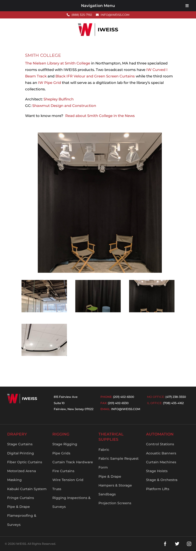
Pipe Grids (61, 453)
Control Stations (160, 444)
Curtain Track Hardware (72, 462)
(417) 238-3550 (175, 397)
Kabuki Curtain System (27, 489)
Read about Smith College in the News (100, 115)
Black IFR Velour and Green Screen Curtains (95, 76)
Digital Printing (20, 453)
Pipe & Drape (18, 507)
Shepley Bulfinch (59, 99)
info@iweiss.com (125, 409)
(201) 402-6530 (118, 403)
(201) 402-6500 (123, 397)
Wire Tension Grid (67, 480)
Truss (56, 489)
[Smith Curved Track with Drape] (151, 312)
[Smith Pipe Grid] (44, 312)
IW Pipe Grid (49, 82)
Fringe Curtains (20, 498)
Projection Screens (114, 503)
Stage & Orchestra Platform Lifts (161, 484)
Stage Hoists (157, 471)
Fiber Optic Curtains (24, 462)
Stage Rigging (64, 444)
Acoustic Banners (161, 453)
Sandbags (107, 494)
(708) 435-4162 (173, 403)
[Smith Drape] (98, 312)
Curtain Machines (161, 462)
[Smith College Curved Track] (44, 356)
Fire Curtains (63, 471)
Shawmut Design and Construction (64, 105)
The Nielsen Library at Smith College (57, 63)
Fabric (103, 449)
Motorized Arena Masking (21, 475)
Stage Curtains (20, 444)
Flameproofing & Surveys (21, 520)
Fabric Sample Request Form (118, 463)
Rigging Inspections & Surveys (71, 502)
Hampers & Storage (115, 485)
